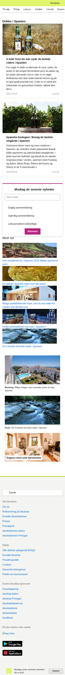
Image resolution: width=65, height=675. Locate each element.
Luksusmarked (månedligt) (22, 224)
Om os (5, 507)
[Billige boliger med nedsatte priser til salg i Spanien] (32, 370)
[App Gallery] (12, 653)
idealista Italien (10, 594)
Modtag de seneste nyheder (34, 189)
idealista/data (9, 613)
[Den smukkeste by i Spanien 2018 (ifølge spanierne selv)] (32, 251)
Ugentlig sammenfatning (21, 215)
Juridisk (38, 9)
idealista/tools (9, 608)
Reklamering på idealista (15, 511)
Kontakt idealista (11, 555)
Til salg (6, 9)
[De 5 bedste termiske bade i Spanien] (32, 337)
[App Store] (12, 635)
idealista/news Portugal (15, 535)
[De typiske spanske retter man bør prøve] (32, 274)
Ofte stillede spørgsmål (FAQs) (18, 550)
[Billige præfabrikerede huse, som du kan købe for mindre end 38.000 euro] (32, 294)
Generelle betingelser (14, 569)
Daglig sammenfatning (20, 207)
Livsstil (50, 9)
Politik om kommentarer (15, 574)
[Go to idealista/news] (6, 3)
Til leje (16, 9)
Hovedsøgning (10, 589)
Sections (55, 3)
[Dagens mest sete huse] (32, 448)
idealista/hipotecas (12, 603)
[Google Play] (12, 644)
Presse (6, 521)
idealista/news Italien (13, 531)
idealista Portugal (11, 598)
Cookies (6, 564)
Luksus (27, 9)
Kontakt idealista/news (14, 516)
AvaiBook (7, 618)
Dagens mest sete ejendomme (24, 457)
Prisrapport (8, 526)
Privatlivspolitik (10, 560)
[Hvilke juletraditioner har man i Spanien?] (32, 317)
